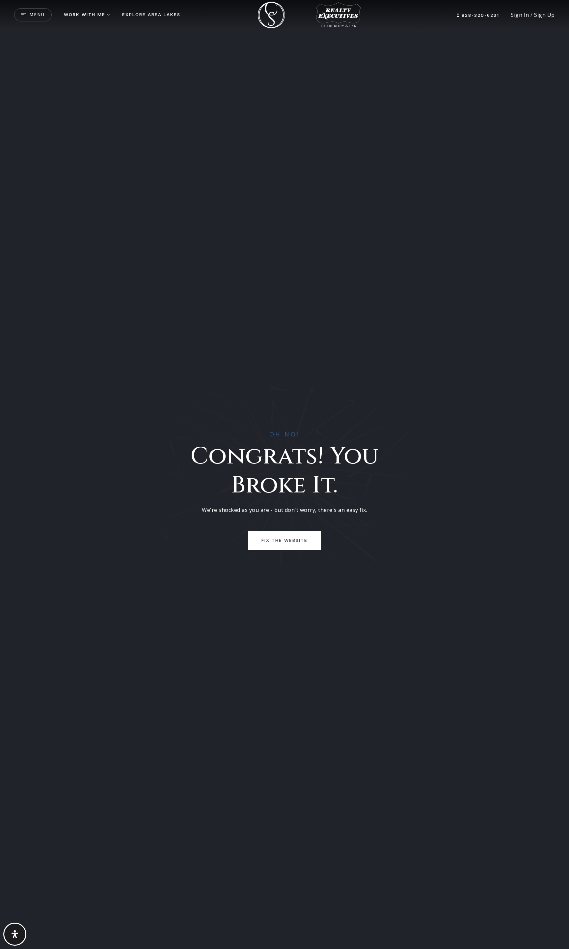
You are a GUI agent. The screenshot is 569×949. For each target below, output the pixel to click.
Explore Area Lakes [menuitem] (151, 14)
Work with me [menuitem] (84, 14)
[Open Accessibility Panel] (14, 934)
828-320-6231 (479, 15)
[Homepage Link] (271, 14)
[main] (284, 474)
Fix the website (284, 540)
